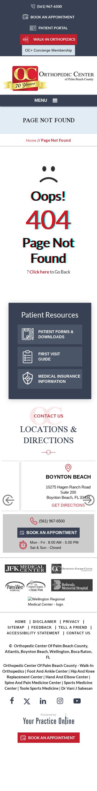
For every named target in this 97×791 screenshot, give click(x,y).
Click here (39, 272)
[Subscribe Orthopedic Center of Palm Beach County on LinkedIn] (42, 702)
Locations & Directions (48, 435)
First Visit (49, 356)
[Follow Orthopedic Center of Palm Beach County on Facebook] (11, 702)
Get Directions (68, 505)
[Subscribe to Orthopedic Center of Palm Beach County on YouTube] (77, 702)
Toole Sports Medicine (39, 688)
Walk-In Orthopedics (54, 39)
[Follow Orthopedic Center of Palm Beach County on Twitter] (26, 702)
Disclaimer (44, 622)
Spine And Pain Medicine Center (33, 682)
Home (31, 140)
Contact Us (78, 633)
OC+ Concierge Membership (48, 50)
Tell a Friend (72, 627)
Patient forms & (55, 334)
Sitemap (16, 627)
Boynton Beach (68, 477)
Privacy (71, 622)
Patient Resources (49, 314)
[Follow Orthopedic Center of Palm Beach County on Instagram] (60, 702)
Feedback (41, 627)
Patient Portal (53, 28)
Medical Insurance (59, 379)
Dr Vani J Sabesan (77, 688)
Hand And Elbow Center (67, 676)
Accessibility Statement (33, 633)
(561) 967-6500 (49, 6)
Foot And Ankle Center (47, 671)
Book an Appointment (52, 17)
